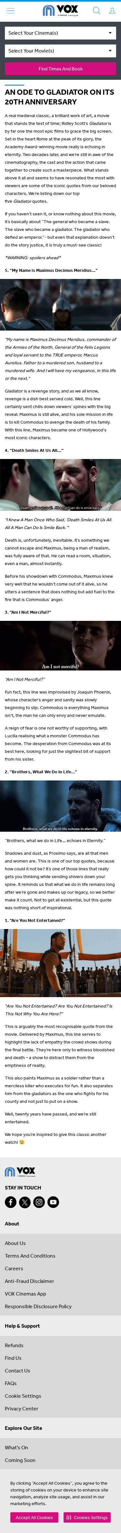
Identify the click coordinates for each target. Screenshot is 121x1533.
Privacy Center (21, 1408)
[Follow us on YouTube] (53, 1202)
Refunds (14, 1345)
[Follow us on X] (25, 1202)
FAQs (11, 1383)
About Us (15, 1243)
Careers (14, 1268)
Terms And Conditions (30, 1255)
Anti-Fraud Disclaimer (29, 1281)
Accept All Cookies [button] (34, 1517)
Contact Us (17, 1370)
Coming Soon (20, 1460)
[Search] (97, 10)
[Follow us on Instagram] (39, 1202)
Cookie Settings (23, 1396)
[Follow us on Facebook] (10, 1202)
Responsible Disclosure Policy (38, 1306)
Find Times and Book (61, 69)
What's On (16, 1447)
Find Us (13, 1358)
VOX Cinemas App (25, 1293)
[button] (87, 1517)
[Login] (112, 10)
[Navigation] (10, 10)
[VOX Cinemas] (60, 11)
